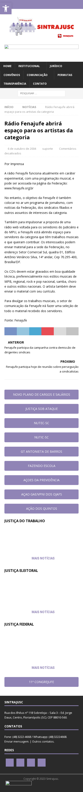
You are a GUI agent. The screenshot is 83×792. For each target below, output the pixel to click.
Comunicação (37, 75)
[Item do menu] (29, 4)
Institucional (29, 66)
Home (7, 66)
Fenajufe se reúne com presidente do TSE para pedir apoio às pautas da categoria (32, 587)
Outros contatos (43, 741)
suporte (47, 149)
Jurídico (56, 66)
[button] (6, 8)
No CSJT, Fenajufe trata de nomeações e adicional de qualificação (30, 537)
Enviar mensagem (16, 741)
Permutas (65, 75)
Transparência (15, 84)
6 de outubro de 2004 (22, 149)
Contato (40, 84)
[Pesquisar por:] (41, 93)
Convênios (12, 75)
